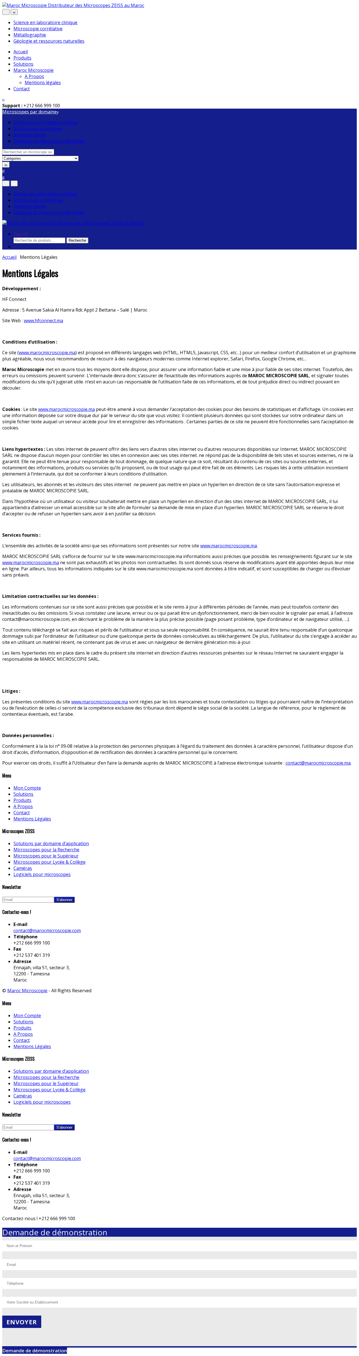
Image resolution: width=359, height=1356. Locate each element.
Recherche (77, 240)
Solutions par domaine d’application (51, 843)
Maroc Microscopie (33, 70)
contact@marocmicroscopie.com (47, 930)
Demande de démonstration (34, 1350)
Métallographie (29, 35)
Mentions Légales (32, 819)
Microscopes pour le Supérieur (46, 856)
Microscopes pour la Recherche (46, 850)
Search (20, 234)
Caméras (22, 868)
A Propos (34, 76)
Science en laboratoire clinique (45, 22)
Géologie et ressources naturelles (48, 41)
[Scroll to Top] (4, 1225)
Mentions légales (43, 82)
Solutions (23, 64)
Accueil (20, 52)
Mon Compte (27, 788)
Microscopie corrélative (38, 29)
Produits (22, 58)
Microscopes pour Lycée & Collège (49, 862)
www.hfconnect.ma (43, 320)
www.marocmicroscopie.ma (47, 352)
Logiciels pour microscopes (42, 874)
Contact (21, 89)
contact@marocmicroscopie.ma (318, 763)
